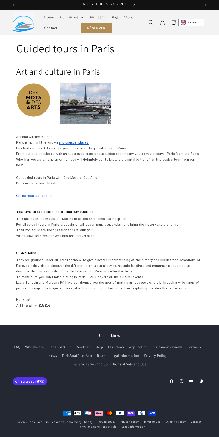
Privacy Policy (155, 355)
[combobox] (191, 22)
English (192, 22)
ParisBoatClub (60, 347)
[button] (71, 17)
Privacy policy (129, 422)
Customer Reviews (168, 347)
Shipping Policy (175, 422)
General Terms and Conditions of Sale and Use (109, 364)
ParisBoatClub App (77, 355)
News (52, 355)
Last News (116, 347)
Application (138, 347)
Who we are (34, 347)
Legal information (125, 355)
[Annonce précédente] (13, 5)
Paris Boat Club (38, 422)
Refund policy (106, 422)
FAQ (17, 347)
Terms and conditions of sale (98, 426)
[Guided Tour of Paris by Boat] (85, 123)
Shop (99, 347)
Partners (194, 347)
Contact (196, 422)
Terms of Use (152, 422)
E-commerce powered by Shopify (71, 422)
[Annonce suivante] (205, 5)
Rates (101, 355)
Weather (83, 347)
